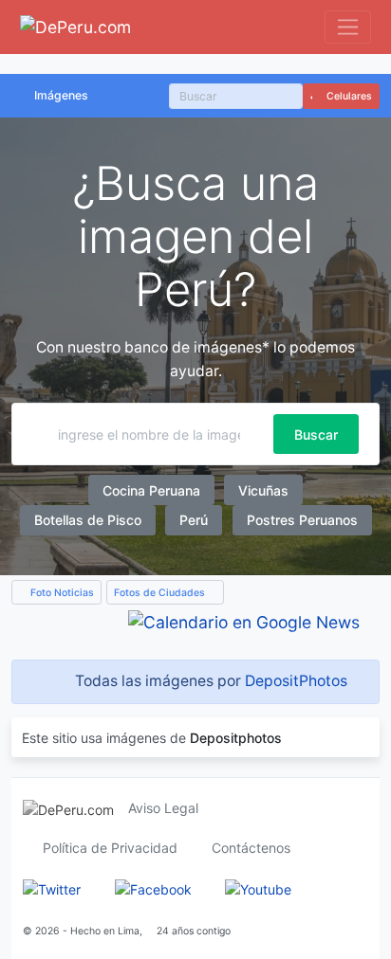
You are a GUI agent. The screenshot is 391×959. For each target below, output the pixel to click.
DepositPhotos (296, 681)
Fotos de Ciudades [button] (161, 593)
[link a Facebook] (153, 887)
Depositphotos (236, 738)
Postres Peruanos (302, 520)
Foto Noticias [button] (61, 593)
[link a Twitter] (52, 887)
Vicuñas (263, 490)
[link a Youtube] (258, 887)
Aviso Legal (163, 808)
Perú (193, 520)
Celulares (348, 96)
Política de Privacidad (110, 848)
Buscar (316, 434)
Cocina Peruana (151, 490)
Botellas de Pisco (87, 520)
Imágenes (61, 95)
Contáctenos (251, 848)
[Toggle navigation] (348, 27)
